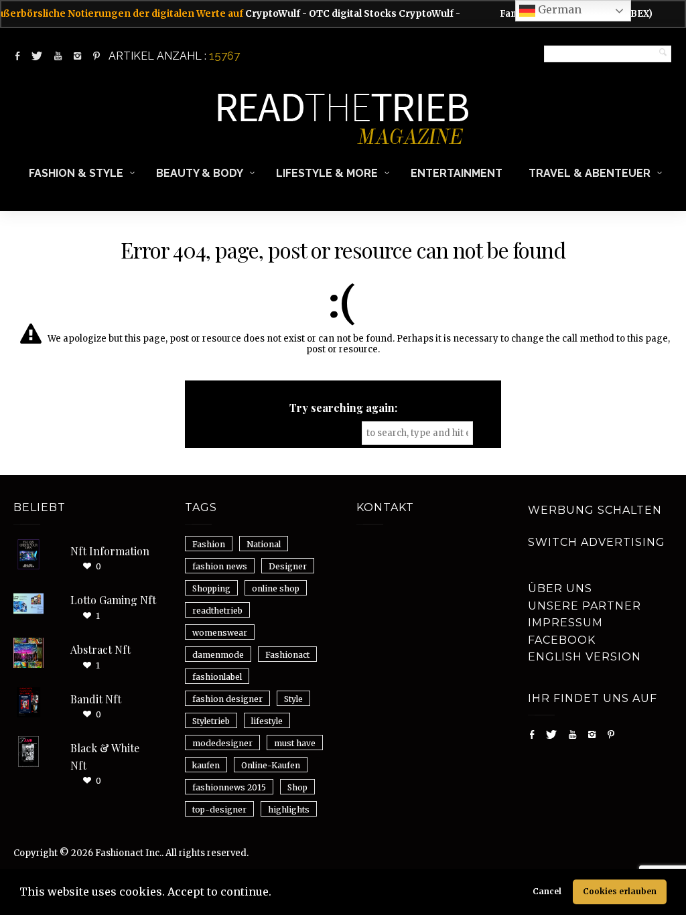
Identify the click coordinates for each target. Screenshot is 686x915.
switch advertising (596, 542)
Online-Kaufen (270, 765)
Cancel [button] (547, 891)
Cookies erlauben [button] (620, 891)
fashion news (219, 566)
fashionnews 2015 (229, 787)
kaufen (206, 765)
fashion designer (227, 699)
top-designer (219, 809)
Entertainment (456, 173)
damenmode (218, 655)
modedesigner (222, 743)
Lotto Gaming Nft (113, 600)
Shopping (211, 588)
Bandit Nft (95, 699)
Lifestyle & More (327, 173)
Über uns (560, 588)
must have (295, 743)
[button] (276, 894)
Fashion (208, 544)
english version (584, 656)
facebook (562, 640)
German (558, 9)
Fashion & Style (76, 173)
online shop (275, 588)
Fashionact (287, 655)
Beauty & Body (199, 173)
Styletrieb (211, 721)
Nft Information (109, 551)
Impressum (565, 622)
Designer (288, 566)
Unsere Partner (584, 606)
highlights (289, 809)
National (264, 544)
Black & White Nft (104, 756)
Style (293, 699)
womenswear (219, 633)
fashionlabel (217, 677)
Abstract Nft (100, 649)
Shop (297, 787)
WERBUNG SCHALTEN (595, 510)
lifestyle (267, 721)
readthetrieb (217, 611)
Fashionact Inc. (128, 853)
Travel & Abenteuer (589, 173)
